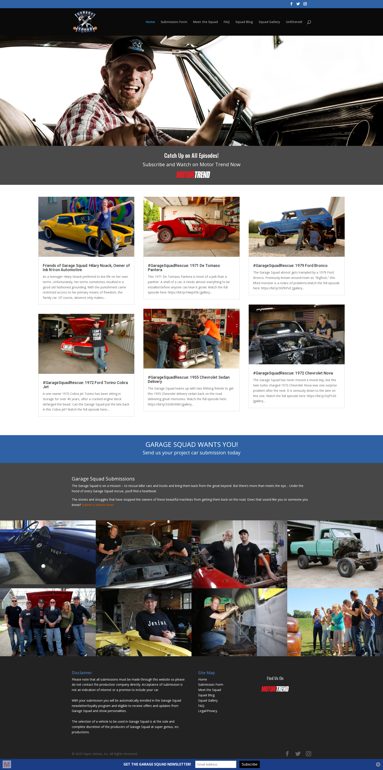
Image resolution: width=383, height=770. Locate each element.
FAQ (227, 22)
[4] (239, 587)
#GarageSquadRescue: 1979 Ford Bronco (290, 265)
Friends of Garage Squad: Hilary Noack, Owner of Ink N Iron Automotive (86, 267)
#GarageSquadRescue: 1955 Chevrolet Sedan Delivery (189, 379)
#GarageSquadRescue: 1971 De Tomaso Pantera (184, 267)
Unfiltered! (294, 22)
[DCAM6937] (48, 583)
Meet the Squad (205, 22)
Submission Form (174, 22)
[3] (144, 587)
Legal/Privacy (207, 711)
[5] (239, 655)
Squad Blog (244, 22)
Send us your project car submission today (191, 452)
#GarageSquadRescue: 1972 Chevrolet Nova (293, 373)
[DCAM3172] (48, 655)
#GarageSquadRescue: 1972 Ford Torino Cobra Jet (85, 384)
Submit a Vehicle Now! (98, 505)
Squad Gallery (269, 22)
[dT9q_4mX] (335, 655)
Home (150, 22)
